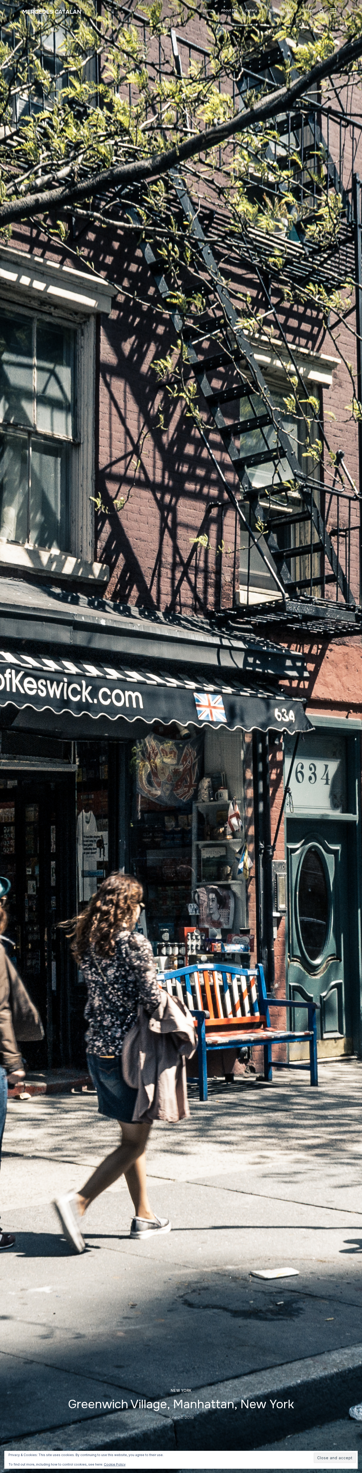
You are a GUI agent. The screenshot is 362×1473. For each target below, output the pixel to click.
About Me (229, 10)
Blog (273, 10)
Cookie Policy (115, 1464)
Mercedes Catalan (51, 11)
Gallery (251, 10)
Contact (308, 10)
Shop (289, 10)
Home (208, 10)
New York (181, 1390)
